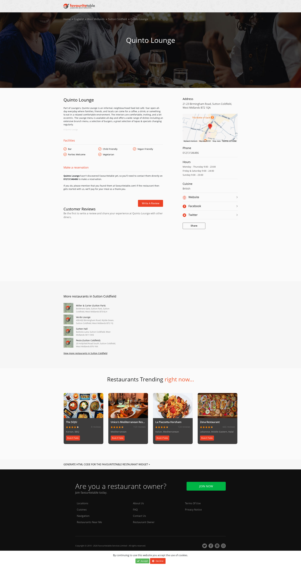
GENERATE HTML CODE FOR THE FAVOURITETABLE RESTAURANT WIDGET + (106, 464)
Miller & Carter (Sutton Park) (91, 305)
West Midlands (96, 19)
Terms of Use (229, 140)
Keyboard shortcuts (190, 141)
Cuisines (82, 509)
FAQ (135, 509)
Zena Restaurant (210, 422)
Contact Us (139, 516)
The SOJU (71, 422)
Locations (82, 503)
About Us (138, 503)
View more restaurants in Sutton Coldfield (85, 353)
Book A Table (73, 438)
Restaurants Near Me (89, 522)
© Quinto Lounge (70, 129)
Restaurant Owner (144, 522)
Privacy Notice (193, 509)
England (79, 19)
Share (194, 225)
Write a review (150, 203)
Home (67, 19)
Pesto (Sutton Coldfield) (88, 340)
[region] (210, 129)
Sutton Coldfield (117, 19)
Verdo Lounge (83, 317)
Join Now (206, 486)
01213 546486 (191, 153)
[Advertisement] (113, 232)
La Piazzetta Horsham (168, 422)
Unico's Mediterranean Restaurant (131, 422)
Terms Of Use (193, 503)
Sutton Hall (82, 328)
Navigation (83, 516)
